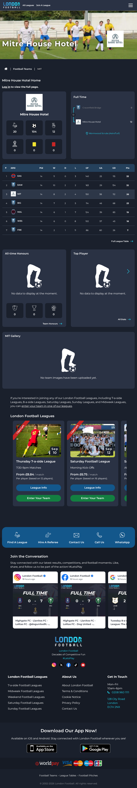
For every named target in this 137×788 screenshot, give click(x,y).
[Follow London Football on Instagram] (54, 665)
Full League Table (120, 241)
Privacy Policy (71, 702)
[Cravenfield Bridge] (78, 107)
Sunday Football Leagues (25, 708)
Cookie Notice (71, 697)
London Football (68, 650)
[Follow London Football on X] (61, 665)
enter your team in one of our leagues (47, 406)
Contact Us (69, 708)
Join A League (43, 5)
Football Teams (22, 68)
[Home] (6, 69)
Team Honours (50, 323)
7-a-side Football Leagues (25, 685)
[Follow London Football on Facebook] (68, 665)
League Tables (68, 775)
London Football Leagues (32, 416)
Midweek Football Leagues (26, 691)
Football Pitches (88, 775)
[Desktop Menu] (130, 5)
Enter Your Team (38, 498)
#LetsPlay (68, 658)
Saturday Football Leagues (25, 702)
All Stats (122, 319)
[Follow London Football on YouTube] (83, 665)
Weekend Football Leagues (26, 697)
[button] (128, 271)
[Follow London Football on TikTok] (76, 665)
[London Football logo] (11, 5)
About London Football (77, 685)
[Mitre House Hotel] (78, 121)
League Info (38, 487)
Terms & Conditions (75, 691)
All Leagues (28, 5)
